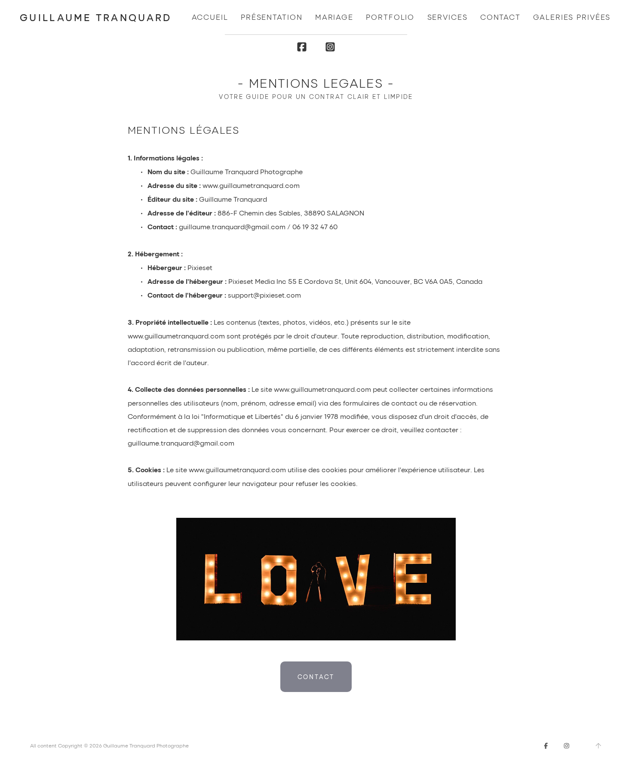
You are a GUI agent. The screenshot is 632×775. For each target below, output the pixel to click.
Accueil (210, 17)
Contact (500, 17)
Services (447, 17)
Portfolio (390, 17)
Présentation (271, 17)
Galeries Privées (572, 17)
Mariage (334, 17)
